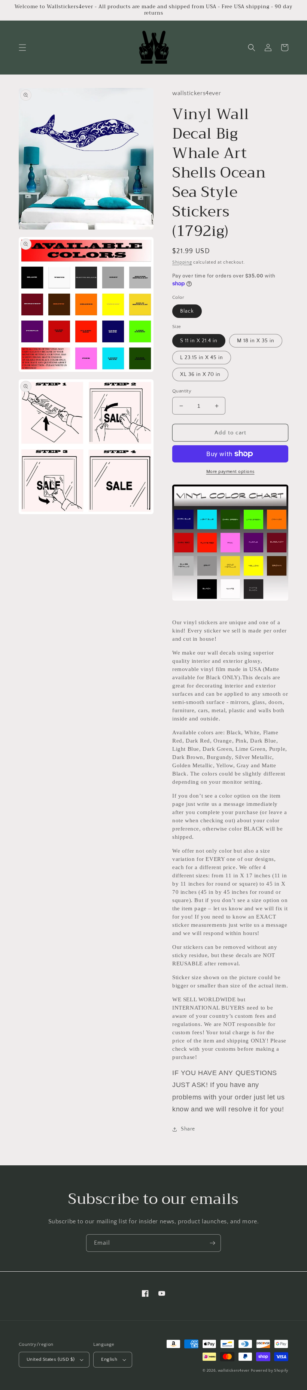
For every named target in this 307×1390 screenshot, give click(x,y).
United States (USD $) (51, 1359)
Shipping (182, 262)
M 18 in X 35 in (255, 341)
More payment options (230, 471)
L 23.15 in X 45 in (201, 358)
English (109, 1359)
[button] (22, 47)
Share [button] (188, 1129)
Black (187, 311)
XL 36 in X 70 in (200, 374)
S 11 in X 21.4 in (199, 341)
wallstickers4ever (234, 1371)
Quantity (181, 391)
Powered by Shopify (269, 1371)
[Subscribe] (212, 1243)
